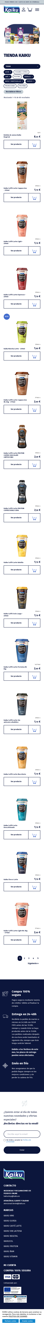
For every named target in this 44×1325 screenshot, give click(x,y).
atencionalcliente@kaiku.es (14, 1204)
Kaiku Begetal (11, 1236)
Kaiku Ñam (9, 1251)
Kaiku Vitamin (10, 1256)
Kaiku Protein (11, 1246)
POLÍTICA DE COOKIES (18, 1316)
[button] (28, 77)
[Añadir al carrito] (34, 144)
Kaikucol (8, 1241)
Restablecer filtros (13, 92)
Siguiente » (33, 963)
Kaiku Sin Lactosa (13, 1231)
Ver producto (16, 144)
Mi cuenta (10, 1265)
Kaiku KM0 (9, 1215)
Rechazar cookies (10, 1321)
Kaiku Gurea (10, 1220)
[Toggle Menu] (37, 10)
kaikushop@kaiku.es (12, 1196)
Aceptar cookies (27, 1321)
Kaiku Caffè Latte (13, 1226)
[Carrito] (29, 10)
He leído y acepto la (18, 1141)
